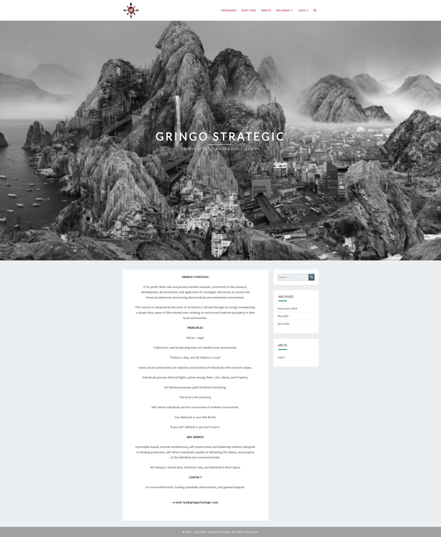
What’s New (249, 10)
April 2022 (283, 323)
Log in (281, 357)
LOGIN (301, 10)
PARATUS (266, 10)
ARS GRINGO (283, 10)
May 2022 (283, 316)
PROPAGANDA (228, 10)
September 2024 (287, 308)
